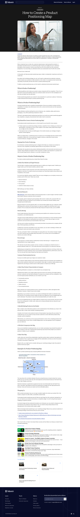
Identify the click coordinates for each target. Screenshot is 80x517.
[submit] (65, 499)
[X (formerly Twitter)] (73, 514)
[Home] (9, 491)
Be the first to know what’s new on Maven (54, 495)
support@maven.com (57, 502)
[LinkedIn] (71, 514)
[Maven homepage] (9, 2)
